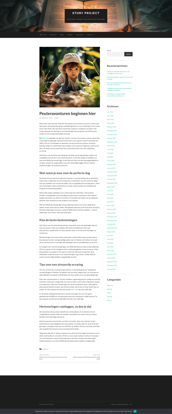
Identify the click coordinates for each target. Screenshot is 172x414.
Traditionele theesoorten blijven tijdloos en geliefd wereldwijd (119, 89)
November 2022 (112, 265)
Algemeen (79, 35)
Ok (135, 411)
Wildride (45, 138)
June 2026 (110, 116)
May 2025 (110, 153)
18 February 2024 (45, 118)
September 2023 (112, 228)
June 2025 (110, 149)
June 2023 (110, 239)
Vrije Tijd (42, 35)
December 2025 (112, 130)
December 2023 (112, 217)
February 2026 (111, 127)
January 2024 (111, 213)
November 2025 (112, 134)
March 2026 (110, 123)
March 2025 (110, 160)
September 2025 (112, 142)
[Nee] (170, 411)
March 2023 (110, 250)
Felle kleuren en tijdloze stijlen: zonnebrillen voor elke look (116, 95)
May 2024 (110, 198)
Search (109, 50)
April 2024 (110, 202)
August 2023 (111, 232)
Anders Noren (123, 404)
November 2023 (112, 220)
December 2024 (112, 172)
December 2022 (112, 261)
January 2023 (111, 258)
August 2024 (111, 187)
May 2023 (110, 243)
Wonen (69, 35)
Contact (90, 35)
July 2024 (110, 190)
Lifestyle (53, 35)
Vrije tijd (109, 296)
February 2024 (111, 209)
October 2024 (111, 179)
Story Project (86, 13)
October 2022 (111, 269)
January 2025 (111, 168)
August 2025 (111, 145)
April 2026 (110, 119)
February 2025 (111, 164)
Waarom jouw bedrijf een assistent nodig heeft (86, 357)
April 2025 (110, 157)
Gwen (56, 118)
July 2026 (110, 112)
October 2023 (111, 224)
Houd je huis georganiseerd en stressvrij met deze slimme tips (119, 83)
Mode (62, 35)
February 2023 (111, 254)
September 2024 (112, 183)
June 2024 (110, 194)
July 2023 (110, 235)
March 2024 (110, 205)
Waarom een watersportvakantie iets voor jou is (53, 357)
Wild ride (74, 289)
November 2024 (112, 175)
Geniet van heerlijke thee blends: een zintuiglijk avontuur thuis (118, 72)
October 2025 (111, 138)
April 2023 (110, 247)
